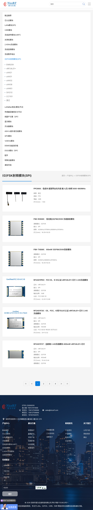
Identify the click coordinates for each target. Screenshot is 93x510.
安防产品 (31, 437)
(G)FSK (44, 506)
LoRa (38, 506)
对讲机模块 (9, 40)
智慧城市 (31, 448)
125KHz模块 (9, 141)
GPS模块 (8, 136)
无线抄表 (31, 441)
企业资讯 (68, 441)
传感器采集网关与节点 (13, 112)
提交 (10, 494)
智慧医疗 (31, 430)
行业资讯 (68, 430)
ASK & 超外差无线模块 (13, 131)
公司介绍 (86, 430)
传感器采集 (50, 430)
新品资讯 (68, 437)
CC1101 (9, 96)
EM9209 (10, 64)
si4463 (9, 88)
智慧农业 (31, 434)
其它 (8, 100)
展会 (85, 437)
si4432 (9, 80)
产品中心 (70, 176)
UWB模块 (8, 30)
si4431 (9, 76)
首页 (63, 176)
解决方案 (31, 423)
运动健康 (31, 444)
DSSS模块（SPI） (12, 150)
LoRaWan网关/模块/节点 (14, 107)
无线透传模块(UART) (13, 35)
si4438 (9, 84)
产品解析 (68, 434)
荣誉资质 (86, 434)
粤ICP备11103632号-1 (60, 503)
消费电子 (49, 437)
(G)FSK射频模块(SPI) (13, 59)
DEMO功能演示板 (11, 146)
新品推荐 (8, 15)
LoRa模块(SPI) (10, 25)
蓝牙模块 (8, 121)
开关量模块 (9, 126)
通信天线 (8, 165)
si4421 (9, 72)
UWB (50, 506)
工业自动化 (50, 433)
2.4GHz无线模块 (11, 44)
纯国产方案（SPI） (12, 117)
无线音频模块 (10, 49)
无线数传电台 (10, 54)
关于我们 (87, 423)
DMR (56, 506)
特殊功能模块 (10, 160)
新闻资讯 (68, 423)
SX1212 (9, 92)
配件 (6, 155)
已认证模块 (9, 20)
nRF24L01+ (11, 68)
